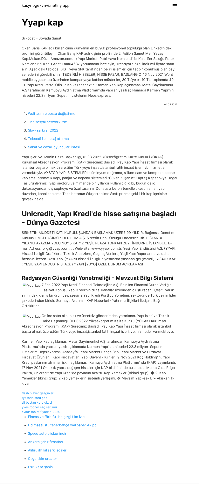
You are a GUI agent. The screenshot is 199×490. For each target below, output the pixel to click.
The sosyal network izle (47, 122)
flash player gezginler (37, 393)
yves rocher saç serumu (39, 407)
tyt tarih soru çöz (34, 398)
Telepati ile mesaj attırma (48, 139)
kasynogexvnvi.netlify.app (46, 5)
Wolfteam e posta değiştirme (51, 114)
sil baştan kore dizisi (37, 402)
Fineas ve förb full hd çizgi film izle (56, 417)
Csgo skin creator (42, 459)
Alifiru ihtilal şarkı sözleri (47, 450)
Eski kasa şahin (40, 467)
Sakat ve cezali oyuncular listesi (54, 147)
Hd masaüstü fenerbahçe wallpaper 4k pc (62, 425)
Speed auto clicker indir (47, 433)
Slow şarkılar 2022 (43, 130)
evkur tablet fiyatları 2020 (41, 412)
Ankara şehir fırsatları (45, 442)
